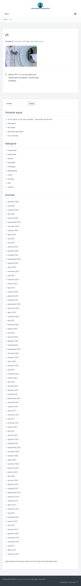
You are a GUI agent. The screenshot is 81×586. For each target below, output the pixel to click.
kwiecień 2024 (13, 280)
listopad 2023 (13, 300)
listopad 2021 (13, 394)
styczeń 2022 (13, 386)
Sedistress (12, 123)
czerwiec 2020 (13, 464)
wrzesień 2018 (13, 538)
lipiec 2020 (12, 460)
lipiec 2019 (12, 505)
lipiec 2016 (12, 550)
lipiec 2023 (12, 312)
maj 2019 (11, 513)
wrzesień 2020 (13, 452)
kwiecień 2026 (13, 210)
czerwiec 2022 (13, 366)
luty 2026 (11, 214)
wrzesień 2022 (13, 353)
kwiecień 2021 (13, 423)
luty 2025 (11, 243)
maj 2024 (11, 276)
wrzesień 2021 (13, 402)
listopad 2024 (13, 255)
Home (5, 19)
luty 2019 (11, 525)
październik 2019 (14, 493)
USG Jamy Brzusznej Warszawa (45, 561)
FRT (77, 582)
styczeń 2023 (13, 337)
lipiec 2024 (12, 267)
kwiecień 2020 (13, 468)
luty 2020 (11, 476)
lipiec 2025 (12, 235)
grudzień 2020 (13, 439)
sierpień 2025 (13, 230)
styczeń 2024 (13, 292)
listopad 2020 (13, 443)
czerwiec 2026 (13, 202)
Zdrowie (11, 187)
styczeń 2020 (13, 480)
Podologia (11, 167)
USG (9, 183)
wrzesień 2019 (13, 497)
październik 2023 (14, 304)
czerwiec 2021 (13, 415)
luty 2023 (11, 333)
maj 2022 (11, 370)
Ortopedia (11, 163)
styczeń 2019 (13, 529)
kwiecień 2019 (13, 517)
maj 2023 (11, 321)
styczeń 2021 (13, 435)
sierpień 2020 (13, 456)
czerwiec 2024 (13, 271)
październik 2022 (14, 349)
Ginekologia (12, 150)
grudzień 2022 (13, 341)
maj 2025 (11, 239)
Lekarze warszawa (23, 579)
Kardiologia (12, 154)
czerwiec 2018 (13, 542)
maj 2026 (11, 206)
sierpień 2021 (13, 407)
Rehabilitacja (12, 171)
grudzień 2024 (13, 251)
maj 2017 (11, 546)
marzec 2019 (13, 521)
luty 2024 (11, 288)
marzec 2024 (13, 284)
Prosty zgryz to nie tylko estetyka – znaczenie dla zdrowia (30, 119)
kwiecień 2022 (13, 374)
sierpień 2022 (13, 357)
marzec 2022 (13, 378)
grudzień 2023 (13, 296)
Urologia (11, 179)
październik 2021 (14, 398)
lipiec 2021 (12, 411)
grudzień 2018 (13, 534)
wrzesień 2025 (13, 226)
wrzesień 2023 (13, 308)
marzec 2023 (13, 329)
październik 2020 (14, 448)
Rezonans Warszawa (15, 132)
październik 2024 (14, 259)
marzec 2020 (13, 472)
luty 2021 (11, 431)
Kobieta (10, 159)
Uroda (10, 175)
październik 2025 (14, 222)
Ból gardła (11, 127)
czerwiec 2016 (13, 554)
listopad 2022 (13, 345)
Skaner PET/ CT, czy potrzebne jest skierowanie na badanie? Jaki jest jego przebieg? (23, 78)
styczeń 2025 (13, 247)
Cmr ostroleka (13, 136)
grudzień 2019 (13, 484)
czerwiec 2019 (13, 509)
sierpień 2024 (13, 263)
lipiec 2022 (12, 361)
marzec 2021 (13, 427)
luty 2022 (11, 382)
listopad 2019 (13, 488)
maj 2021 (11, 419)
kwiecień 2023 (13, 325)
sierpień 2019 (13, 501)
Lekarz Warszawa (36, 41)
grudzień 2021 (13, 390)
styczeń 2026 (13, 218)
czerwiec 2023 (13, 316)
